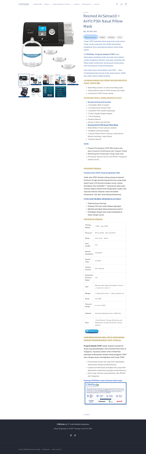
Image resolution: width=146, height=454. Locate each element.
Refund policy (46, 449)
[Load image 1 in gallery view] (24, 79)
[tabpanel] (105, 225)
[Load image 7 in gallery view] (36, 91)
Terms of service (56, 449)
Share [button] (87, 414)
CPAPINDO (26, 449)
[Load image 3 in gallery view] (48, 79)
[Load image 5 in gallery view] (72, 79)
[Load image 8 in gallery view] (48, 91)
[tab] (90, 37)
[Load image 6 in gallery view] (24, 91)
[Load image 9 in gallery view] (60, 91)
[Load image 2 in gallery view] (36, 79)
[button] (47, 4)
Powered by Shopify (34, 449)
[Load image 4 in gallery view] (60, 79)
